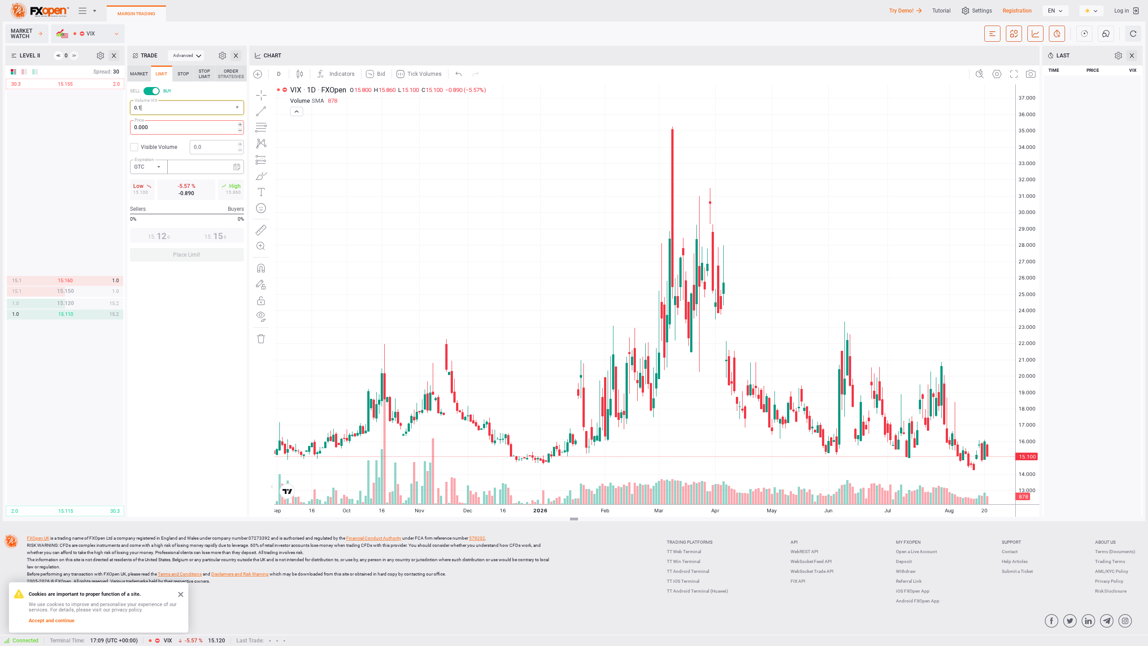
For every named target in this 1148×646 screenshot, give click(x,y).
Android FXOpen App (917, 600)
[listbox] (1056, 10)
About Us (1105, 542)
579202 (477, 538)
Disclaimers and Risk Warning (240, 574)
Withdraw (905, 571)
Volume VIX (146, 100)
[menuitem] (186, 55)
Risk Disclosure (1110, 591)
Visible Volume (159, 147)
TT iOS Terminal (683, 581)
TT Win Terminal (683, 561)
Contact (1010, 551)
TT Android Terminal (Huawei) (697, 591)
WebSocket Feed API (811, 561)
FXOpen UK (38, 538)
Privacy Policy (1109, 581)
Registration (1017, 11)
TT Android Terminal (688, 571)
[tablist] (187, 166)
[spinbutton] (187, 127)
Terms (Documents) (1115, 551)
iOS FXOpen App (913, 591)
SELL (135, 90)
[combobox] (187, 107)
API (794, 542)
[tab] (139, 73)
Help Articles (1015, 561)
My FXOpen (908, 542)
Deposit (904, 561)
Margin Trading (136, 13)
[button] (238, 108)
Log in (1121, 11)
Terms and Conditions (180, 574)
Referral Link (909, 581)
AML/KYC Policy (1111, 571)
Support (1011, 542)
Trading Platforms (690, 542)
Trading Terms (1110, 561)
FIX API (798, 581)
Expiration (144, 159)
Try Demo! (901, 11)
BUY (167, 90)
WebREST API (804, 551)
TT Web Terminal (684, 551)
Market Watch (21, 33)
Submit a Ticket (1017, 571)
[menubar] (186, 55)
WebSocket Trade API (812, 571)
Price (139, 120)
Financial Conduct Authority (373, 538)
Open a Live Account (916, 551)
